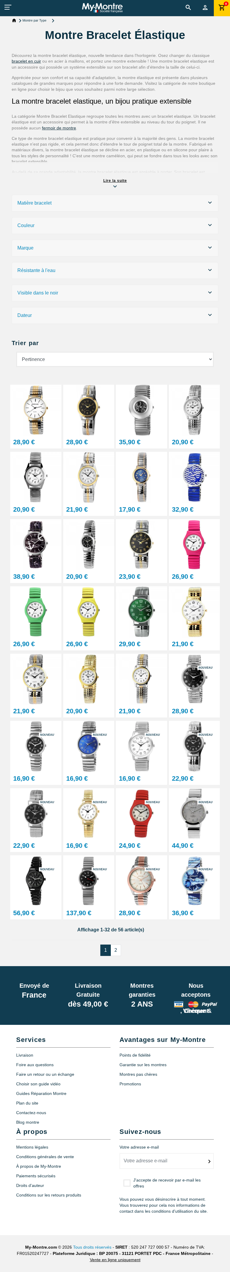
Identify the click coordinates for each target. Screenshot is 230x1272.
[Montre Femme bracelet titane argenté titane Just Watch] (88, 880)
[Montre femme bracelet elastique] (35, 409)
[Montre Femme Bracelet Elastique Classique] (141, 678)
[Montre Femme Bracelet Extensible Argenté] (88, 544)
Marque (25, 247)
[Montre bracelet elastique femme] (88, 477)
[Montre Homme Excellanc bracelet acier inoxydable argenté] (194, 746)
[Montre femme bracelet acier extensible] (194, 409)
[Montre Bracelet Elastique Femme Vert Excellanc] (35, 611)
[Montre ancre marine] (194, 477)
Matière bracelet (34, 203)
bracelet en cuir (26, 61)
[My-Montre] (102, 8)
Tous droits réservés (92, 1247)
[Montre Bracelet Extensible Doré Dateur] (194, 611)
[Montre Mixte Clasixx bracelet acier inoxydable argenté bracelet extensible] (88, 746)
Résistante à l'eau (36, 270)
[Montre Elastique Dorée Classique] (88, 678)
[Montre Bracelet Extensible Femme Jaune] (88, 611)
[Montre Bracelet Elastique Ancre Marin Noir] (35, 544)
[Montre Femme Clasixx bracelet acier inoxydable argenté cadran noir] (35, 746)
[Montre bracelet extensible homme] (141, 544)
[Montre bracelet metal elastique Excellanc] (141, 409)
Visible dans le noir (37, 292)
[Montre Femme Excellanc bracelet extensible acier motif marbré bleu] (194, 880)
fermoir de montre (59, 128)
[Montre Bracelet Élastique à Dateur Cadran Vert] (141, 611)
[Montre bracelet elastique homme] (35, 477)
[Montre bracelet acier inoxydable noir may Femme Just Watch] (35, 880)
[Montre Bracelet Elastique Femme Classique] (35, 678)
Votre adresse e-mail (139, 1147)
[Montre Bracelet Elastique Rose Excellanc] (194, 544)
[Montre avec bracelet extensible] (141, 477)
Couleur (25, 225)
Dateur (24, 315)
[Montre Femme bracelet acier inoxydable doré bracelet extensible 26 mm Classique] (88, 813)
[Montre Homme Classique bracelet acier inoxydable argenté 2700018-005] (35, 813)
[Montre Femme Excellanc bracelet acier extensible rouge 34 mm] (141, 813)
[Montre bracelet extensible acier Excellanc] (88, 409)
